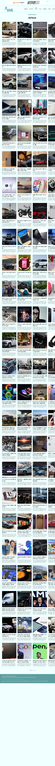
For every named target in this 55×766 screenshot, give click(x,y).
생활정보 (26, 8)
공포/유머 (31, 8)
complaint (9, 679)
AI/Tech (36, 8)
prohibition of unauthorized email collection (18, 679)
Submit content (4, 679)
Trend (40, 8)
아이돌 (49, 8)
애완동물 (44, 8)
